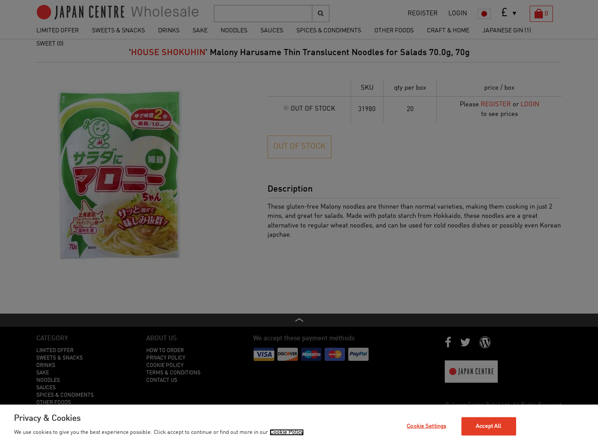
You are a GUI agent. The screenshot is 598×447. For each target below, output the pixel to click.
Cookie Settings (426, 426)
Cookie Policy (286, 432)
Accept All (488, 426)
